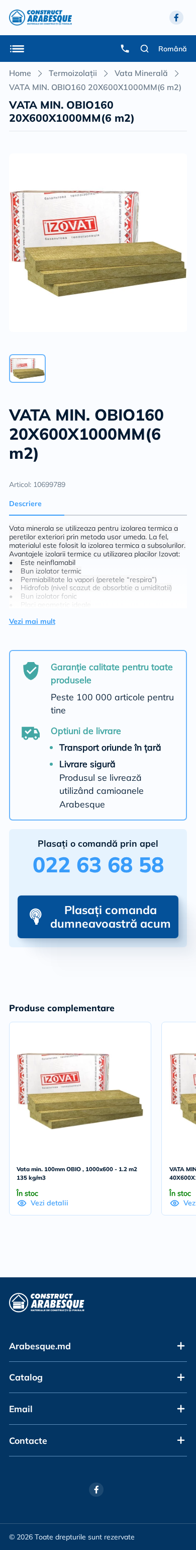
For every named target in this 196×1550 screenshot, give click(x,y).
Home (20, 73)
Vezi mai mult (32, 621)
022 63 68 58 (98, 864)
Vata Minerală (141, 73)
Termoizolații (73, 73)
